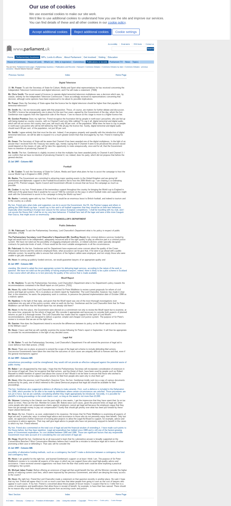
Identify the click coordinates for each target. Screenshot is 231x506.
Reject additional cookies (91, 32)
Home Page (121, 75)
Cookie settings (126, 32)
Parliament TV (116, 62)
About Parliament (72, 57)
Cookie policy (104, 500)
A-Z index (10, 501)
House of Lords (35, 62)
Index (67, 75)
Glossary (19, 501)
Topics (135, 62)
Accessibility (112, 44)
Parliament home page (25, 67)
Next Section (14, 494)
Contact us (150, 44)
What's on (48, 62)
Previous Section (16, 75)
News (127, 62)
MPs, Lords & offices (51, 57)
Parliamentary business (27, 57)
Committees (78, 62)
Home (10, 57)
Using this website (69, 501)
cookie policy (117, 22)
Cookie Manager (116, 500)
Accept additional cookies (49, 32)
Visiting (101, 57)
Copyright (82, 501)
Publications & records (97, 62)
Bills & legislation (63, 62)
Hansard (80, 67)
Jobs (58, 501)
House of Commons (16, 62)
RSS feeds (138, 44)
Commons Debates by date (112, 67)
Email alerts (125, 44)
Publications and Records (65, 67)
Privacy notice (93, 500)
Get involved (90, 57)
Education (113, 57)
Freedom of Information (45, 501)
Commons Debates (92, 67)
